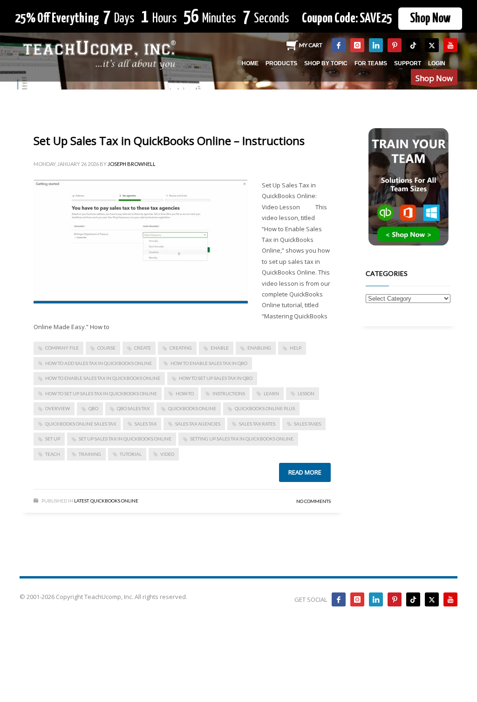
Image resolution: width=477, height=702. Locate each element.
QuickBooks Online (192, 408)
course (106, 348)
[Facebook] (339, 45)
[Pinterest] (395, 45)
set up (52, 438)
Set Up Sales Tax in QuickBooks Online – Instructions (169, 140)
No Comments (313, 501)
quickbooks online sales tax (80, 424)
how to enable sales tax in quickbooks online (102, 378)
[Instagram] (357, 45)
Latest (81, 500)
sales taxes (307, 424)
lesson (306, 393)
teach (52, 454)
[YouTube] (450, 45)
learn (271, 393)
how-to (185, 393)
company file (62, 348)
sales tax (146, 424)
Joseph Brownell (132, 164)
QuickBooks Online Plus (265, 408)
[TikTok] (413, 45)
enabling (259, 348)
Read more (304, 472)
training (90, 454)
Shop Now (430, 18)
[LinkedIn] (376, 45)
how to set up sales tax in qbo (215, 378)
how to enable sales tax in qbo (208, 363)
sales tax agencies (197, 424)
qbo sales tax (133, 408)
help (295, 348)
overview (57, 408)
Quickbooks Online (114, 500)
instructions (228, 393)
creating (181, 348)
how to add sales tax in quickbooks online (98, 363)
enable (220, 348)
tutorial (131, 454)
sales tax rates (257, 424)
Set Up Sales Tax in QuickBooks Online (125, 438)
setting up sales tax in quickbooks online (241, 438)
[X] (432, 45)
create (142, 348)
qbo (93, 408)
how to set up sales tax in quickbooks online (101, 393)
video (167, 454)
